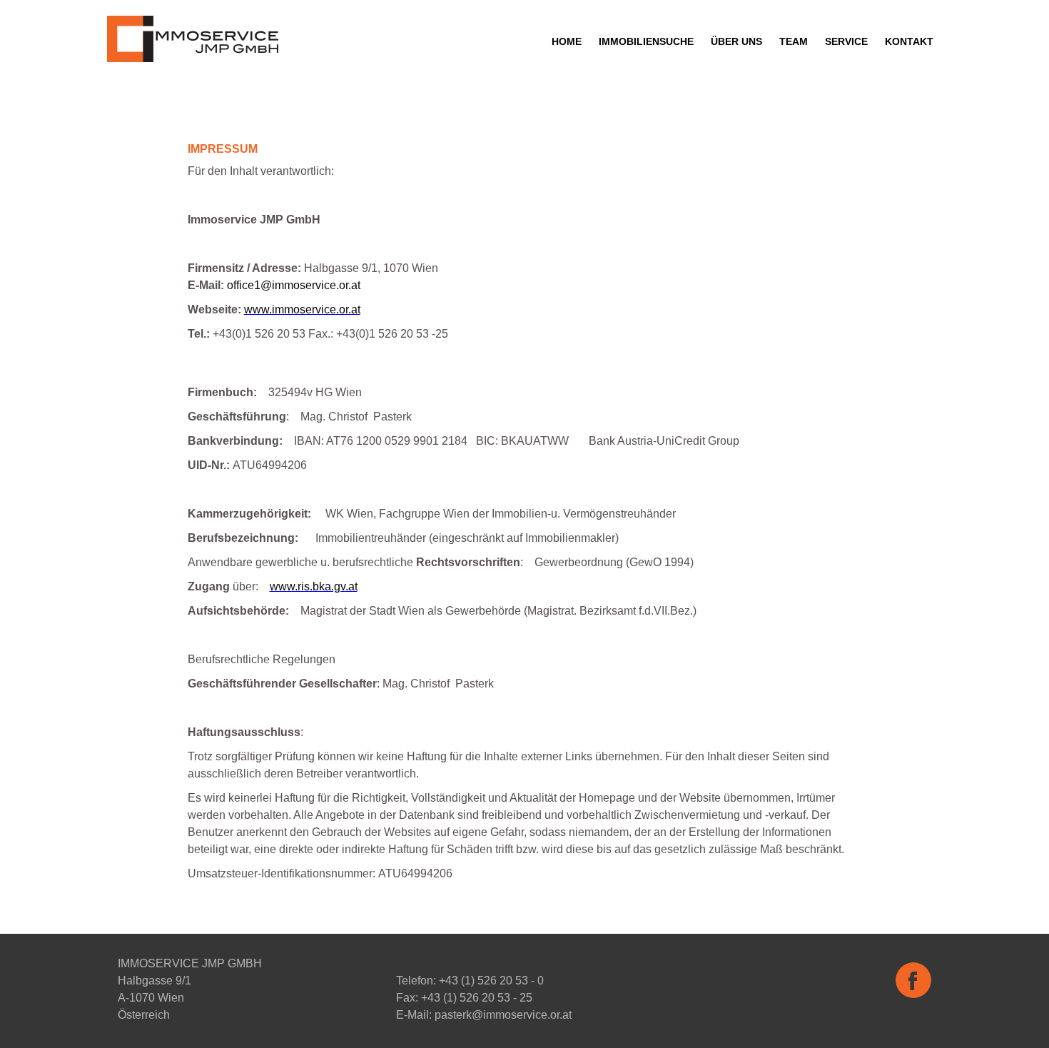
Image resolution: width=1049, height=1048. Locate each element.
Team (793, 41)
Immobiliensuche (646, 41)
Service (846, 41)
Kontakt (909, 41)
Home (567, 41)
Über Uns (736, 41)
